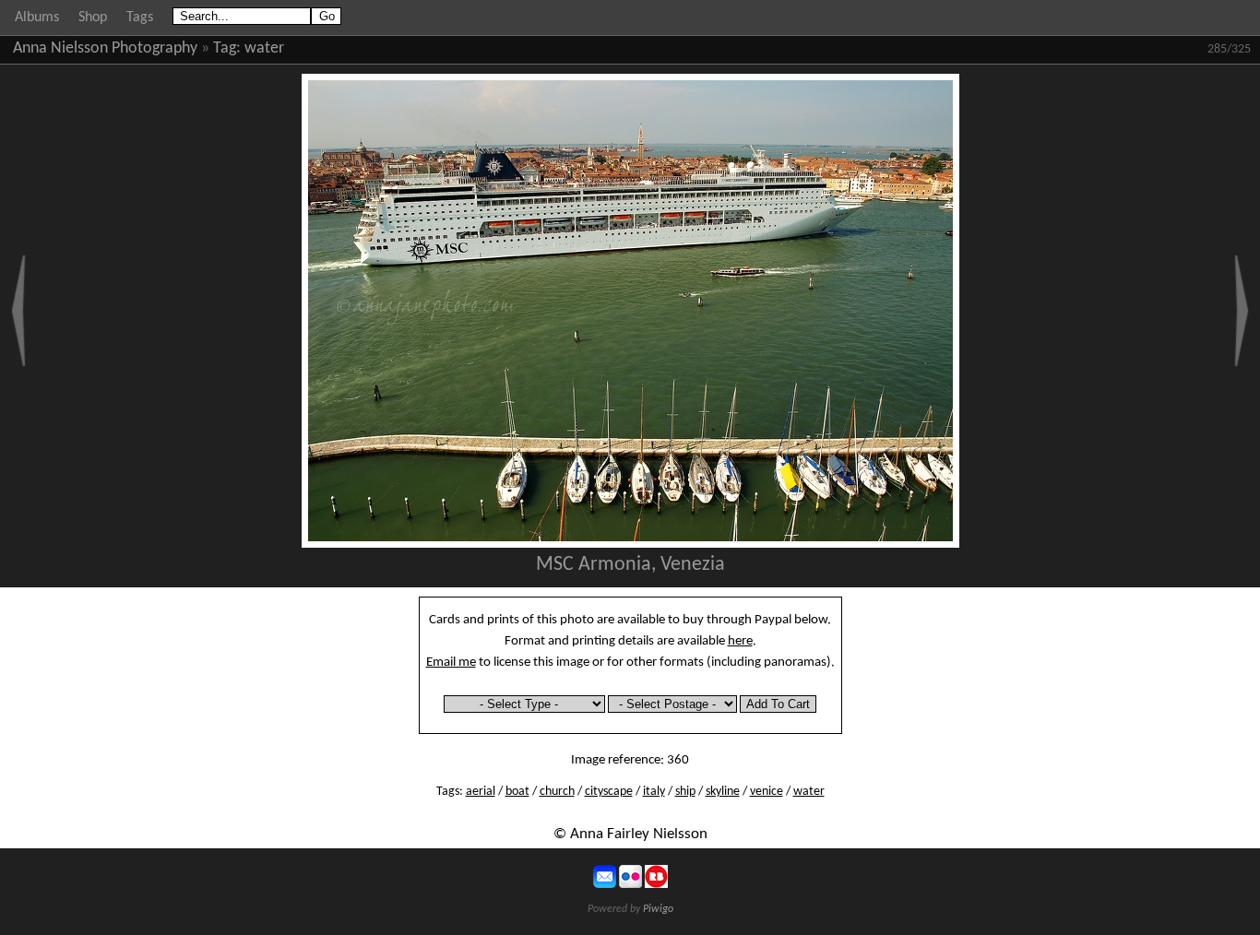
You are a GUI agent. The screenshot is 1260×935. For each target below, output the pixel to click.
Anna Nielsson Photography (105, 48)
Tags (139, 17)
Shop (92, 17)
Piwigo (658, 909)
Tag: (227, 48)
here (740, 640)
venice (766, 792)
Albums (37, 17)
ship (685, 792)
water (264, 48)
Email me (451, 662)
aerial (480, 792)
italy (654, 792)
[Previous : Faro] (18, 311)
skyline (723, 792)
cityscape (609, 792)
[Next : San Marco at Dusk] (1241, 311)
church (557, 792)
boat (517, 792)
